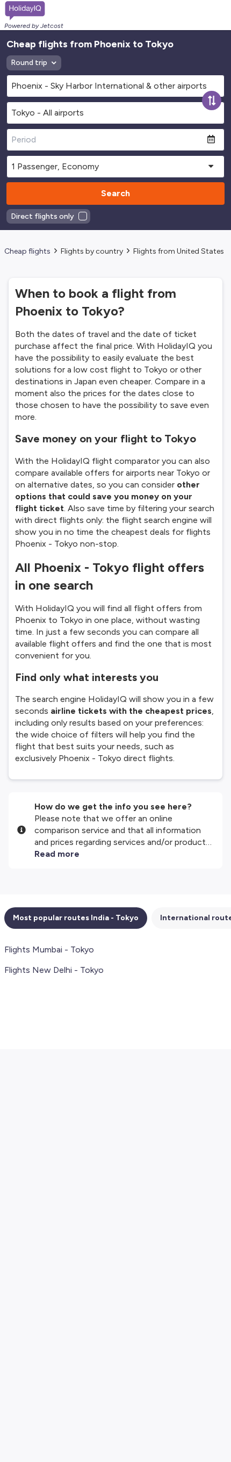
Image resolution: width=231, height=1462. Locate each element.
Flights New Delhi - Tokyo (54, 970)
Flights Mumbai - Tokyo (49, 949)
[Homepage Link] (33, 11)
